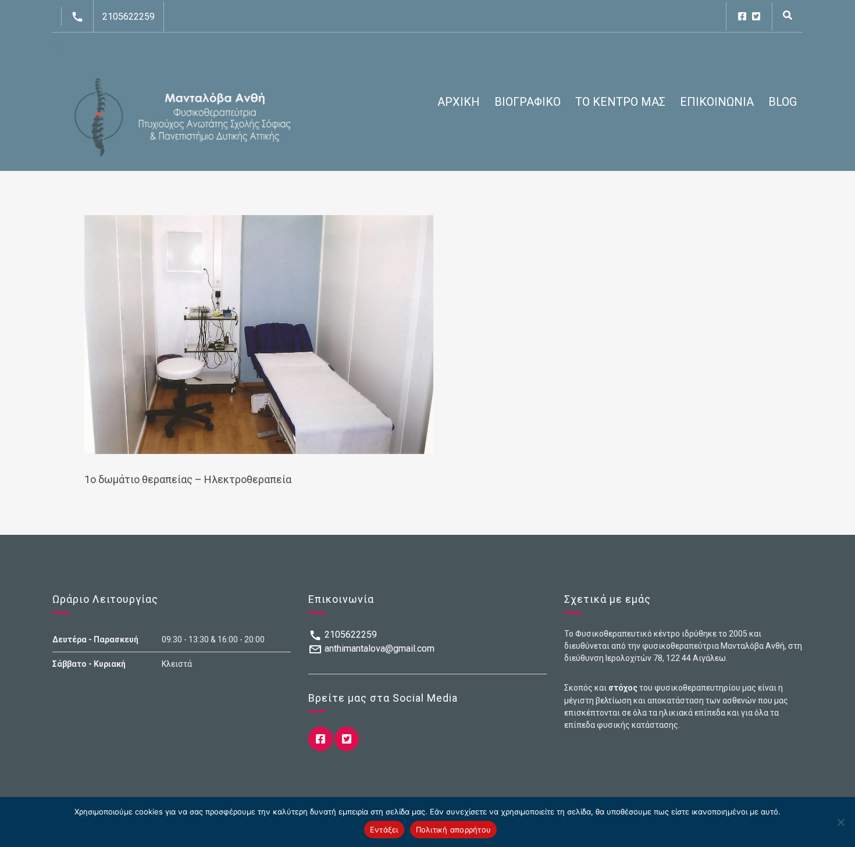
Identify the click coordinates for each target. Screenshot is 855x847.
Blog (782, 102)
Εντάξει (384, 829)
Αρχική (458, 102)
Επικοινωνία (717, 102)
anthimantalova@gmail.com (378, 648)
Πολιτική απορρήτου (453, 829)
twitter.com (756, 16)
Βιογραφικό (527, 102)
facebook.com (742, 16)
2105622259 (128, 16)
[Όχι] (840, 822)
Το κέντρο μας (620, 102)
